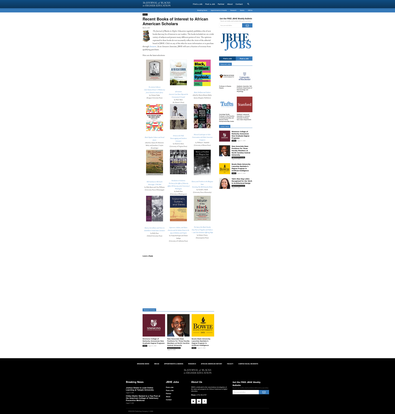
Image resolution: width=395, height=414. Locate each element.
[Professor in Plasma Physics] (227, 76)
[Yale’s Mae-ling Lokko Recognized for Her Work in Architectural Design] (224, 183)
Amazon (152, 46)
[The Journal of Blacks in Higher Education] (157, 4)
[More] (194, 248)
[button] (248, 4)
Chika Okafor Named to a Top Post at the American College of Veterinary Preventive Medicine (143, 398)
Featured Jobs (225, 64)
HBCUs (145, 345)
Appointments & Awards (174, 348)
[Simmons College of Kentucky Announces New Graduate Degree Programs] (154, 325)
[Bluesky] (193, 401)
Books (145, 14)
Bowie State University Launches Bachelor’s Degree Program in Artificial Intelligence (201, 342)
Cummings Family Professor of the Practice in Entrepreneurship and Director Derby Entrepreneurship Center (226, 118)
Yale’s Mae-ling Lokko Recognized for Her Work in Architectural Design (242, 181)
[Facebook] (204, 401)
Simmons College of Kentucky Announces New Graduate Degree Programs (154, 341)
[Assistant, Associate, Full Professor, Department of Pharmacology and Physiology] (244, 76)
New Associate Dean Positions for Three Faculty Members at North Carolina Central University (178, 342)
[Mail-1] (199, 401)
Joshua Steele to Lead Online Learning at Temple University (140, 388)
